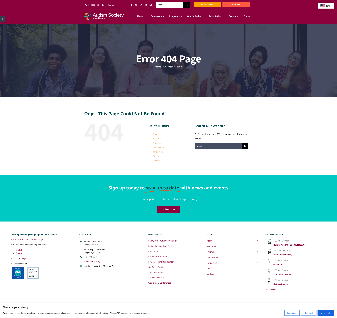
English (19, 249)
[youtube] (136, 5)
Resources (157, 138)
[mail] (151, 5)
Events (156, 156)
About (155, 134)
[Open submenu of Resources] (257, 246)
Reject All (309, 313)
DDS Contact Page (18, 258)
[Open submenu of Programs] (257, 252)
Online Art (278, 264)
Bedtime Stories (280, 284)
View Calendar (271, 289)
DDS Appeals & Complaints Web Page (27, 239)
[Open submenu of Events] (257, 268)
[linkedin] (146, 5)
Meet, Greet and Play (282, 254)
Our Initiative (158, 147)
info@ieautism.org (92, 261)
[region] (168, 310)
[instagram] (141, 5)
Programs (157, 143)
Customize (291, 313)
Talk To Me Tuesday (282, 274)
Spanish (19, 253)
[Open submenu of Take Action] (257, 263)
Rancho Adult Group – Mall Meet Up (289, 244)
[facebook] (132, 5)
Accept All (325, 313)
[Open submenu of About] (257, 241)
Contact (156, 160)
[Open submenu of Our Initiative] (257, 257)
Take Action (158, 151)
